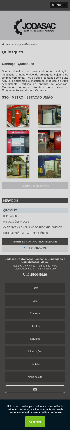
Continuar (35, 421)
